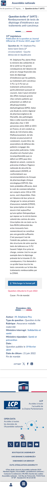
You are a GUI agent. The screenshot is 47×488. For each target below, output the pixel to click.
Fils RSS (25, 474)
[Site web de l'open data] (23, 423)
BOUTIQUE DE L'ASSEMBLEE (23, 452)
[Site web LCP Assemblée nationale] (23, 405)
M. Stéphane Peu (23, 317)
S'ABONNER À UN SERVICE (23, 461)
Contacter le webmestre (12, 474)
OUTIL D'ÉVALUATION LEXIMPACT (23, 465)
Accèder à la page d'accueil (3, 3)
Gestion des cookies (36, 474)
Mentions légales (9, 471)
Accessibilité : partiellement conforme (29, 471)
